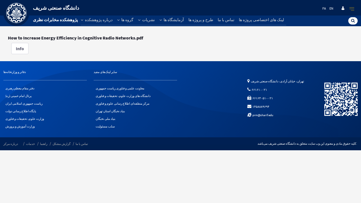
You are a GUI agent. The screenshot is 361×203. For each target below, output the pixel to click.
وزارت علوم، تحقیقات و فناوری (24, 119)
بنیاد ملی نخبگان (105, 119)
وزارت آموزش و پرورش (20, 126)
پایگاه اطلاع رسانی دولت (20, 111)
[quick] (352, 9)
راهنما (43, 144)
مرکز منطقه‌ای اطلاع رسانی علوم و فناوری (122, 103)
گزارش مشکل (61, 144)
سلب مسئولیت (105, 126)
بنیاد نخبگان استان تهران (110, 111)
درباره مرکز (10, 144)
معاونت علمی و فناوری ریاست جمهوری (120, 88)
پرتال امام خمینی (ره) (18, 96)
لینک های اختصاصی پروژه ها (261, 19)
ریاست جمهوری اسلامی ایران (24, 103)
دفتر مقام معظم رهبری (19, 88)
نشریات (148, 19)
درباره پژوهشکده (98, 19)
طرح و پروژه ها (200, 19)
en (331, 8)
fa (324, 8)
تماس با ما (226, 19)
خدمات (30, 144)
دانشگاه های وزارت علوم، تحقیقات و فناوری (123, 96)
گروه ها (126, 19)
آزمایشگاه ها (173, 19)
